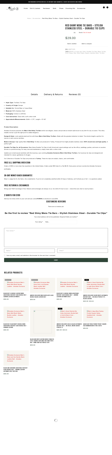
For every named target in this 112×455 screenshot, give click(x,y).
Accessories (36, 18)
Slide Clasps (80, 53)
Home (29, 18)
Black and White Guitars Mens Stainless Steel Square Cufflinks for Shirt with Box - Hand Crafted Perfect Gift (42, 340)
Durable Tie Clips (92, 51)
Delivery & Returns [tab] (53, 94)
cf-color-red (78, 51)
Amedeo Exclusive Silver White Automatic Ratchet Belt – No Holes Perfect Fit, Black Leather (95, 296)
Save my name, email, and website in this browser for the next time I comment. (31, 255)
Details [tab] (34, 94)
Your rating (39, 222)
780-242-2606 (11, 413)
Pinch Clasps (69, 53)
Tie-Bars (102, 53)
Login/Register (99, 8)
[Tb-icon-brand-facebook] (6, 451)
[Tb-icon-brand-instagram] (12, 451)
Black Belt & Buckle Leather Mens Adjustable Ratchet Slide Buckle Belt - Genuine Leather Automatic (15, 294)
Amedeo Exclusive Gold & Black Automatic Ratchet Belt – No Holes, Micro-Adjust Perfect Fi (69, 325)
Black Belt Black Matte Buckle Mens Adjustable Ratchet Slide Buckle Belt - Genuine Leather (15, 325)
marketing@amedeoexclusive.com (19, 417)
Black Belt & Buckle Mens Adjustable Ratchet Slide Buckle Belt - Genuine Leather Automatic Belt (68, 294)
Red (75, 53)
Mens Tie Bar (102, 51)
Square (87, 53)
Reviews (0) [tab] (75, 94)
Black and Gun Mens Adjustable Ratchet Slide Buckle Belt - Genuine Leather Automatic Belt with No (16, 369)
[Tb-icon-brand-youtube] (17, 451)
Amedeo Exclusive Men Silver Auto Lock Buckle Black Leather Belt (41, 296)
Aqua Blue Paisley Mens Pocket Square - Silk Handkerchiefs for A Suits (95, 325)
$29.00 (71, 51)
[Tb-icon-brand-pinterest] (23, 451)
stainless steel (94, 53)
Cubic (84, 51)
